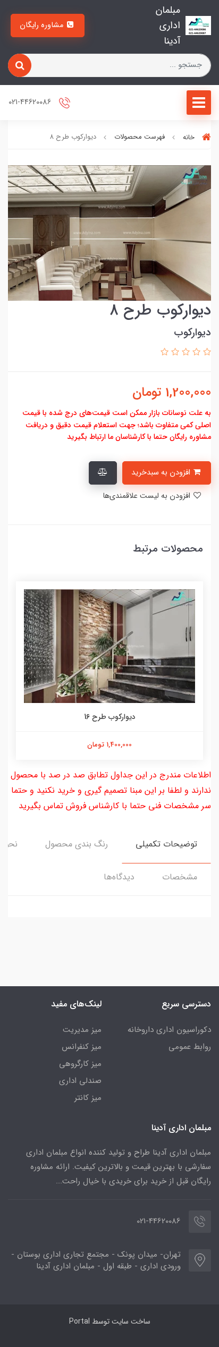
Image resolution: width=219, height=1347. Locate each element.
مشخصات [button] (179, 877)
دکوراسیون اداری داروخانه (169, 1029)
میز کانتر (88, 1097)
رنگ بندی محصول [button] (76, 844)
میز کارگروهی (80, 1063)
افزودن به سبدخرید (161, 473)
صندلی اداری (80, 1080)
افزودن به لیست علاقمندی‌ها (147, 496)
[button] (205, 352)
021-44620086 (31, 103)
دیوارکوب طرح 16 (110, 717)
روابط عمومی (190, 1046)
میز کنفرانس (82, 1046)
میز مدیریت (82, 1029)
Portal (79, 1321)
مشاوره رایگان (42, 25)
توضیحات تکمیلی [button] (166, 844)
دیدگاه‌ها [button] (119, 877)
